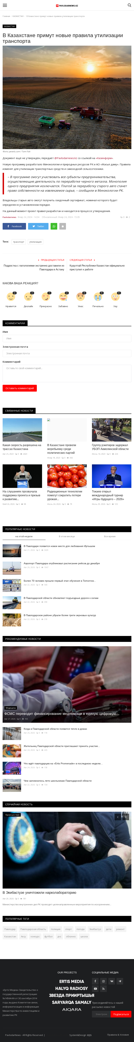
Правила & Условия (118, 1034)
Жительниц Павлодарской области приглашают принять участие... (62, 746)
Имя (5, 331)
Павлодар (10, 929)
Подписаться (121, 1014)
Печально (98, 306)
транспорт (18, 241)
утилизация (35, 241)
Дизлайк (28, 306)
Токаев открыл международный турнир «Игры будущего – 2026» (108, 495)
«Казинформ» (104, 158)
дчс (59, 936)
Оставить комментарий (20, 388)
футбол (48, 936)
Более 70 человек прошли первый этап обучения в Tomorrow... (60, 580)
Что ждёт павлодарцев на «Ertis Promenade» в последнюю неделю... (63, 763)
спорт (68, 929)
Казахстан (10, 936)
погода (80, 929)
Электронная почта (15, 346)
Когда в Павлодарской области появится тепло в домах (55, 728)
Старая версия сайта (57, 1035)
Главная (6, 16)
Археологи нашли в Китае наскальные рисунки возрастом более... (57, 892)
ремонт (120, 929)
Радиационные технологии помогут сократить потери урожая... (64, 495)
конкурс (35, 936)
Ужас (80, 306)
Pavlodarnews (9, 217)
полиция (55, 929)
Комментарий (11, 361)
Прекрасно (46, 306)
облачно (71, 936)
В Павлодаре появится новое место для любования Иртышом (59, 546)
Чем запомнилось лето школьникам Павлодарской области (58, 780)
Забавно (63, 306)
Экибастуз (95, 929)
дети (108, 929)
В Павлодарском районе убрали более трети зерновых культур (60, 615)
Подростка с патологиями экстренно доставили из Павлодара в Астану (34, 267)
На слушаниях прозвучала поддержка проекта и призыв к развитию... (21, 495)
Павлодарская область (33, 929)
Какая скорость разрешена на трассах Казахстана (22, 447)
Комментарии (15, 323)
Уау (115, 306)
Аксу (23, 936)
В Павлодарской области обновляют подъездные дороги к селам (61, 598)
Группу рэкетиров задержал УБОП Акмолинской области (110, 447)
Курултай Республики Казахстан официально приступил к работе (97, 267)
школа (84, 936)
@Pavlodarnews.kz (65, 158)
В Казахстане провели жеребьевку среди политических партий (61, 449)
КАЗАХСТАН (18, 16)
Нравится (11, 306)
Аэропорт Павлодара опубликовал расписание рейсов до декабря (62, 563)
